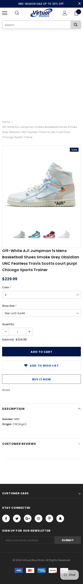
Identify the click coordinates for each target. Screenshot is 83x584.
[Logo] (41, 13)
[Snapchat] (60, 518)
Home (6, 122)
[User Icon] (65, 13)
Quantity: (8, 324)
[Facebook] (6, 518)
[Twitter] (17, 518)
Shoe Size (9, 306)
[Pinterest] (49, 518)
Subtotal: (8, 339)
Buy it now (41, 379)
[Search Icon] (21, 13)
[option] (41, 184)
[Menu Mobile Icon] (4, 13)
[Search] (76, 25)
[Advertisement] (41, 72)
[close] (79, 4)
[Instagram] (38, 518)
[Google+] (27, 518)
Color (6, 287)
